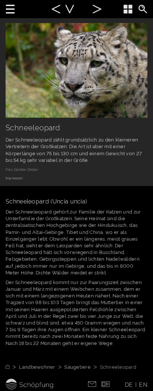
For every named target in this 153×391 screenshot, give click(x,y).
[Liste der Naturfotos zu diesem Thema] (128, 9)
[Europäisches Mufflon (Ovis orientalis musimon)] (56, 10)
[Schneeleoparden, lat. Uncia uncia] (69, 10)
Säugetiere (77, 367)
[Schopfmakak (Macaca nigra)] (97, 10)
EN (143, 384)
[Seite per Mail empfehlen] (92, 383)
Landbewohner (37, 367)
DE (129, 384)
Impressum (14, 178)
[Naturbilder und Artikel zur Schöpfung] (12, 367)
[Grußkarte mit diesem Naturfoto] (105, 383)
